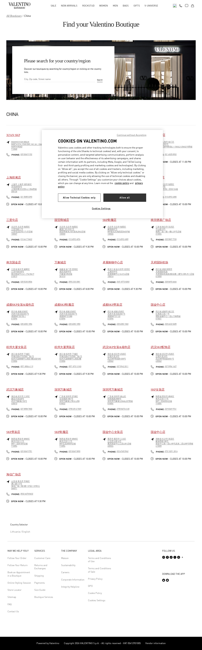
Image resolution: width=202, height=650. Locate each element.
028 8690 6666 (171, 282)
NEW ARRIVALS (69, 5)
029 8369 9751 (26, 451)
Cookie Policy (95, 593)
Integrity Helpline (70, 586)
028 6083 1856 (26, 324)
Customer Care (42, 558)
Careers (65, 572)
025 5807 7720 (171, 239)
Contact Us (13, 611)
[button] (19, 550)
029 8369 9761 (171, 409)
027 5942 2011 (122, 366)
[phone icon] (181, 5)
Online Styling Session (19, 582)
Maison (65, 558)
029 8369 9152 (26, 154)
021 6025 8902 (171, 154)
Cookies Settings (96, 600)
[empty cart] (193, 5)
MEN (115, 5)
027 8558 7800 (26, 409)
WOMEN (103, 5)
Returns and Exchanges (40, 567)
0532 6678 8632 (27, 494)
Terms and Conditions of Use (99, 560)
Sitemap (11, 597)
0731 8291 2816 (171, 451)
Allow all (125, 197)
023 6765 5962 (122, 451)
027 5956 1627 (171, 366)
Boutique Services (43, 597)
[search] (175, 5)
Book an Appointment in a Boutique (18, 574)
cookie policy (122, 183)
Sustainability (68, 565)
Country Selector (19, 524)
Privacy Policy (95, 578)
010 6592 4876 (74, 239)
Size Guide (39, 589)
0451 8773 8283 (123, 282)
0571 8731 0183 (75, 366)
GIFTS (137, 5)
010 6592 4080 (171, 197)
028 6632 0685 (171, 324)
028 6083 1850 (74, 324)
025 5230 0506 (26, 282)
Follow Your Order (16, 558)
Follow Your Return (17, 565)
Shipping (39, 575)
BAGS (126, 5)
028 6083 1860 (122, 324)
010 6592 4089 (122, 239)
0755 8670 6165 (123, 409)
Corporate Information (72, 579)
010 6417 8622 (26, 239)
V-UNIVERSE (151, 5)
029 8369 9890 (74, 451)
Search (100, 80)
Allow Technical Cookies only (79, 197)
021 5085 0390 (26, 197)
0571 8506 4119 (27, 366)
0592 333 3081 (74, 282)
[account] (186, 5)
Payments (39, 582)
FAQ (9, 604)
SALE (53, 5)
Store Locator (14, 589)
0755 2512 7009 (75, 409)
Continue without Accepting (131, 134)
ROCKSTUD (88, 5)
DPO (90, 585)
